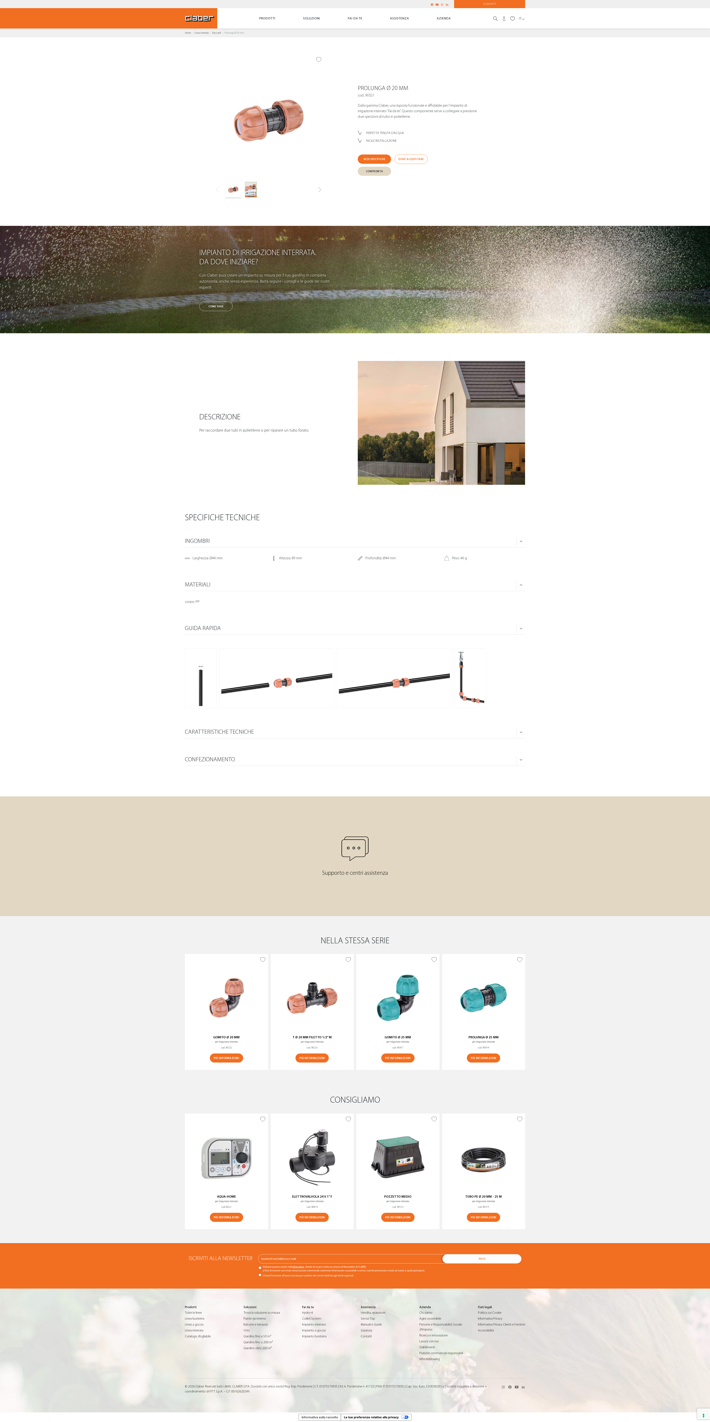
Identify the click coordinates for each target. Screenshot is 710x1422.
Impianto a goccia (314, 1330)
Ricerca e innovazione (433, 1335)
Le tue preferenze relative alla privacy (371, 1417)
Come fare (216, 306)
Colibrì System (311, 1319)
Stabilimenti (427, 1347)
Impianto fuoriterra (314, 1336)
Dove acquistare (411, 159)
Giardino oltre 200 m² (258, 1348)
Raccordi (216, 32)
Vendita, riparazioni (373, 1313)
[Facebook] (432, 4)
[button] (319, 190)
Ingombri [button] (197, 541)
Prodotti (267, 18)
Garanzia (366, 1330)
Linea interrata (202, 32)
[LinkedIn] (447, 4)
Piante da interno (255, 1319)
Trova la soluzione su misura (262, 1313)
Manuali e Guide (371, 1324)
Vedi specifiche (375, 159)
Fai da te (355, 18)
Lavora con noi (429, 1341)
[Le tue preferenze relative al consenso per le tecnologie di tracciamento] (703, 1415)
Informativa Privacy (490, 1319)
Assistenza (399, 18)
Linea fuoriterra (194, 1319)
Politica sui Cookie (489, 1313)
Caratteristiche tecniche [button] (219, 732)
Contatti (489, 4)
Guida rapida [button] (203, 628)
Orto (247, 1330)
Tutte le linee (193, 1313)
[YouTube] (437, 4)
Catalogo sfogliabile (198, 1336)
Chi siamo (425, 1313)
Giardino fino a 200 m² (258, 1342)
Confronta (374, 171)
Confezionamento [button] (210, 759)
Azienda (444, 18)
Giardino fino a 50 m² (257, 1336)
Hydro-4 (307, 1313)
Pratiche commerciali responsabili (441, 1353)
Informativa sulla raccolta (320, 1417)
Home (188, 32)
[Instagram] (442, 4)
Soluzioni (311, 18)
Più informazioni (226, 1058)
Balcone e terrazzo (256, 1324)
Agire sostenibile (430, 1319)
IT (520, 18)
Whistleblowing (429, 1359)
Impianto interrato (314, 1324)
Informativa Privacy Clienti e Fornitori (501, 1324)
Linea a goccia (194, 1324)
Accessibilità (486, 1330)
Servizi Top (368, 1319)
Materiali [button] (197, 584)
